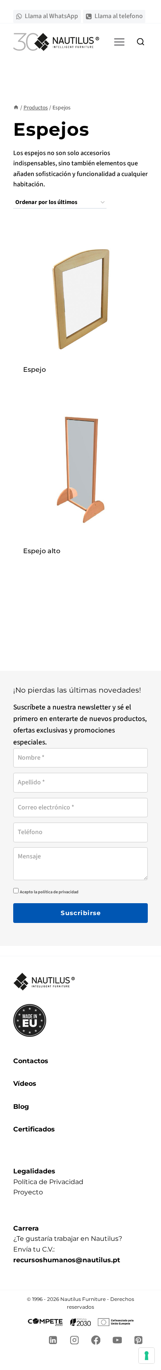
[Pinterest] (138, 1340)
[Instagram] (74, 1340)
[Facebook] (96, 1340)
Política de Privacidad (48, 1182)
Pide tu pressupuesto (80, 380)
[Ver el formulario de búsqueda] (140, 42)
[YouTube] (117, 1340)
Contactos (30, 1061)
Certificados (34, 1129)
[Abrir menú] (119, 41)
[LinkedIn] (53, 1340)
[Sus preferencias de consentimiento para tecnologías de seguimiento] (146, 1355)
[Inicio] (16, 107)
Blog (21, 1106)
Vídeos (24, 1083)
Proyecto (28, 1192)
